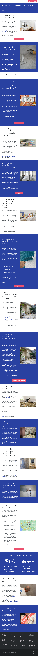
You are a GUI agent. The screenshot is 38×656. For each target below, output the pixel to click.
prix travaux (7, 110)
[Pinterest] (33, 653)
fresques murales (8, 619)
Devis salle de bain (14, 644)
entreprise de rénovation (14, 601)
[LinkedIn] (35, 652)
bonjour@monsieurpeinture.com (7, 638)
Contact (3, 634)
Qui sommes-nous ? (5, 641)
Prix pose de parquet (23, 641)
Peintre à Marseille (32, 642)
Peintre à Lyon (31, 641)
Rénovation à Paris (32, 637)
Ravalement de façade (7, 316)
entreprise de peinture (5, 30)
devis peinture (4, 98)
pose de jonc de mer (9, 410)
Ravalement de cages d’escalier (9, 317)
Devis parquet (13, 640)
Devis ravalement (14, 637)
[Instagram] (33, 652)
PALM (16, 616)
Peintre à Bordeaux (32, 645)
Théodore (15, 140)
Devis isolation (13, 639)
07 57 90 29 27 (4, 635)
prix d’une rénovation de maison (12, 185)
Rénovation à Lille (32, 644)
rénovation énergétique (6, 69)
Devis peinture (13, 636)
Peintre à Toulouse (32, 646)
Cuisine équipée (22, 645)
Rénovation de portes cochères (9, 319)
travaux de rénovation (5, 55)
